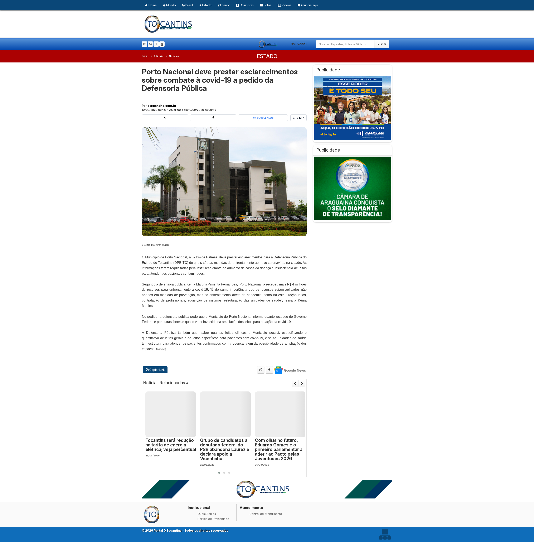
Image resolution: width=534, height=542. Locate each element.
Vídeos (286, 5)
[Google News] (290, 370)
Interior (224, 5)
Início (145, 56)
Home (152, 5)
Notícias (174, 56)
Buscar (381, 44)
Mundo (170, 5)
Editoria (158, 56)
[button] (219, 473)
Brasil (189, 5)
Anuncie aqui (309, 5)
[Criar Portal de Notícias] (385, 534)
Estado (206, 5)
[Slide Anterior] (295, 383)
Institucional (199, 508)
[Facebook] (156, 44)
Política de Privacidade (213, 519)
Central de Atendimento (265, 514)
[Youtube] (162, 44)
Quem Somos (207, 514)
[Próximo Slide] (301, 383)
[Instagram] (144, 44)
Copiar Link (157, 369)
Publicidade (328, 69)
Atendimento (251, 508)
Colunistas (246, 5)
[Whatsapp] (150, 44)
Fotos (267, 5)
